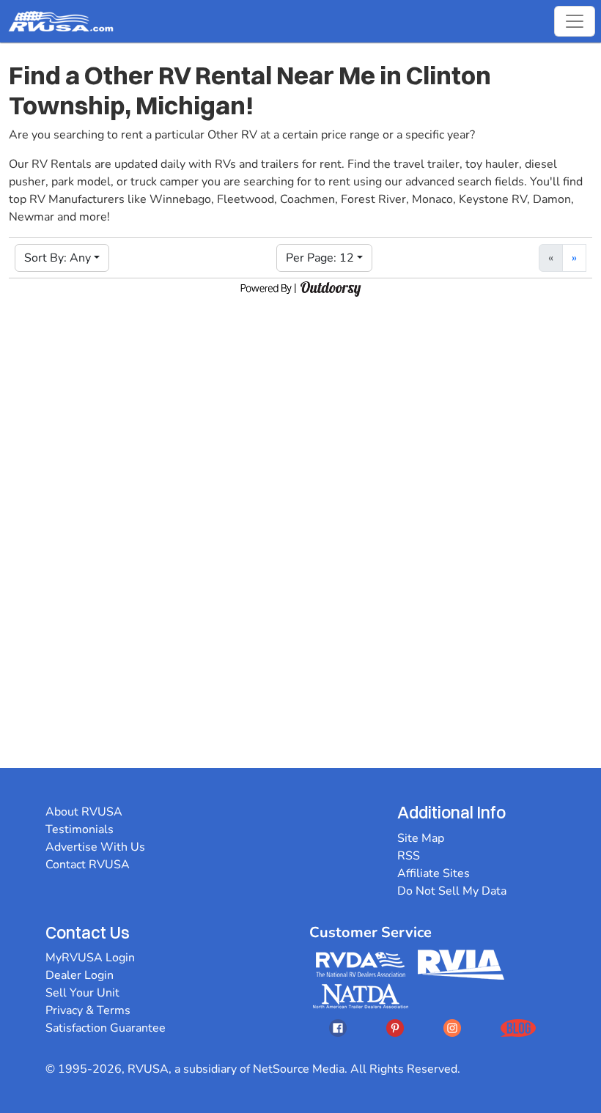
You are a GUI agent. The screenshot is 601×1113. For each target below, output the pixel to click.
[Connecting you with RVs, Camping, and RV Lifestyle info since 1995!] (61, 21)
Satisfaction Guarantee (105, 1028)
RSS (408, 856)
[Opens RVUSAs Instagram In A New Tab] (452, 1027)
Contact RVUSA (87, 865)
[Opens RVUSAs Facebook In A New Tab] (338, 1027)
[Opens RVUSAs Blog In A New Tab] (518, 1027)
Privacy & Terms (87, 1010)
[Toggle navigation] (574, 21)
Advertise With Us (95, 847)
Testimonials (79, 829)
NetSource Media (298, 1069)
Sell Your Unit (82, 993)
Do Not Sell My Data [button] (451, 891)
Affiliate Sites (433, 873)
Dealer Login (79, 975)
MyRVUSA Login (90, 958)
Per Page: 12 (320, 258)
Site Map (420, 838)
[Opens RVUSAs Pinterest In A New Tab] (395, 1027)
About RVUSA (83, 812)
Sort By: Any (57, 258)
